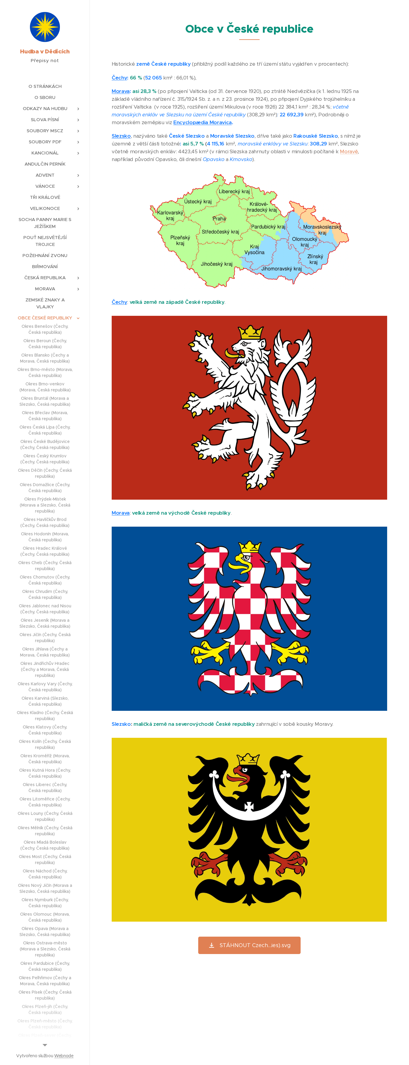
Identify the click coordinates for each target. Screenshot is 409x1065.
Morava (121, 91)
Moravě (349, 151)
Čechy (119, 77)
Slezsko (121, 136)
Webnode (64, 1055)
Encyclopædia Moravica (202, 122)
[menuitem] (45, 86)
